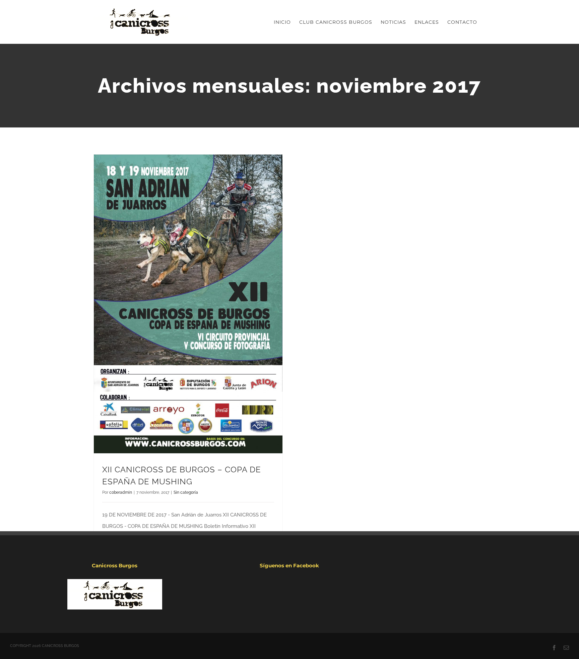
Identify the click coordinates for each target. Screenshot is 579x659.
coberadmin (120, 492)
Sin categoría (186, 492)
